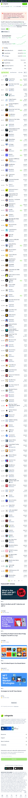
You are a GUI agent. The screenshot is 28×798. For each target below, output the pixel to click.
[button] (14, 703)
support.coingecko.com (13, 17)
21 (18, 580)
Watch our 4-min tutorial (22, 25)
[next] (22, 580)
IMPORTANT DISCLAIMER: (6, 772)
